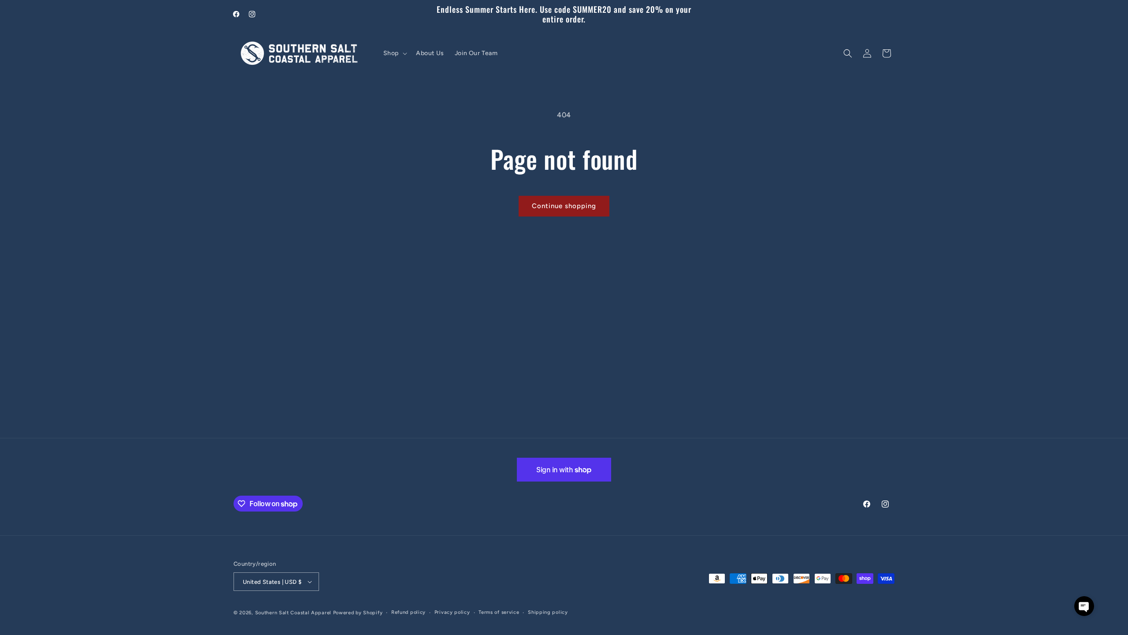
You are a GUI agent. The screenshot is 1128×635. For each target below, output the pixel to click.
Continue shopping (564, 206)
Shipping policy (548, 612)
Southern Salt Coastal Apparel (293, 613)
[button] (394, 53)
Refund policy (408, 612)
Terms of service (499, 612)
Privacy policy (452, 612)
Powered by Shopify (358, 613)
